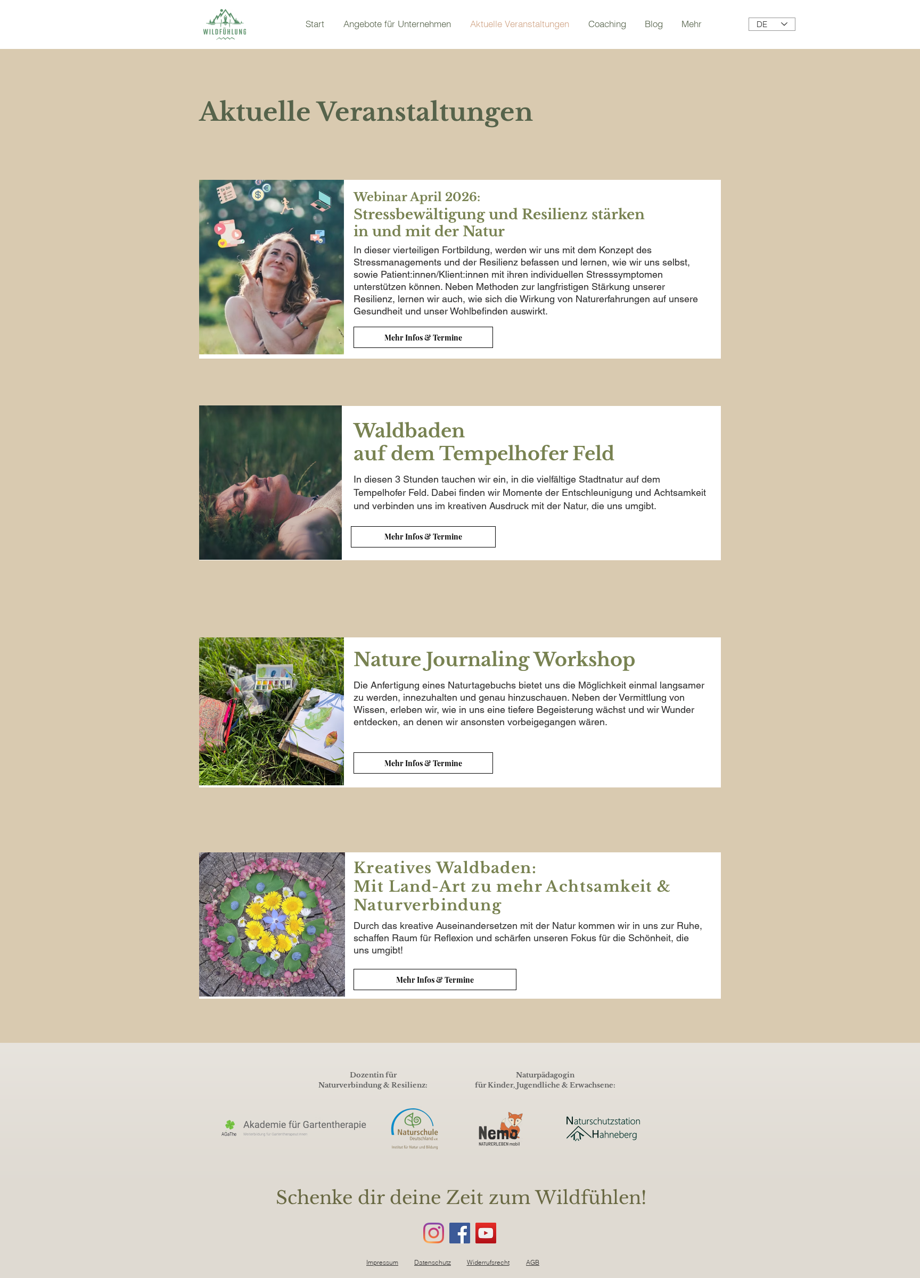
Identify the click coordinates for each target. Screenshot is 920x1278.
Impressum (382, 1262)
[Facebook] (459, 1233)
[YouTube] (485, 1233)
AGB (532, 1262)
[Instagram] (433, 1233)
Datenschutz (432, 1262)
